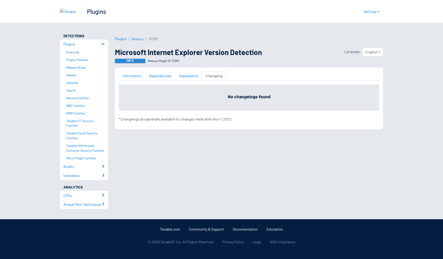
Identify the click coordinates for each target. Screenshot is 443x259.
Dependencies (160, 76)
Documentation (245, 229)
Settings (370, 11)
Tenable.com (170, 229)
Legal (257, 242)
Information (132, 76)
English (371, 52)
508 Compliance (282, 242)
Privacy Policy (233, 242)
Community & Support (206, 229)
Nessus (138, 39)
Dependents (188, 76)
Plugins (96, 11)
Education (274, 229)
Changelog (214, 76)
